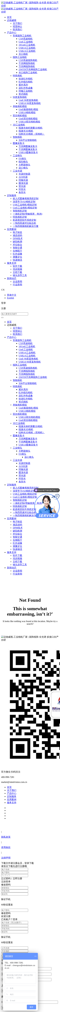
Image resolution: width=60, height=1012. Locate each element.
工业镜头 (17, 155)
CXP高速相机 (26, 38)
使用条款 (5, 847)
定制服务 (11, 195)
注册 (3, 308)
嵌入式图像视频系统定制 (25, 198)
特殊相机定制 (20, 217)
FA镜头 (22, 158)
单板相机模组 (20, 106)
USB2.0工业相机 (27, 51)
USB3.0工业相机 (27, 48)
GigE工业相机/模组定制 (25, 207)
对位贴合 (17, 244)
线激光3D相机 (26, 131)
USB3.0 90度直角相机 (30, 103)
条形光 (22, 192)
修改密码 (5, 913)
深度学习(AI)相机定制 (24, 201)
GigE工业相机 (26, 42)
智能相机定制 (20, 211)
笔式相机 (23, 94)
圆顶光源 (23, 183)
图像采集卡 (18, 143)
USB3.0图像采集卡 (28, 152)
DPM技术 (18, 238)
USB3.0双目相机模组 (29, 121)
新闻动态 (11, 278)
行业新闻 (17, 284)
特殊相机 (17, 75)
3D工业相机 (19, 125)
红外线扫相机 (26, 81)
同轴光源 (23, 180)
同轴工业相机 (26, 91)
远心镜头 (23, 168)
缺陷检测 (17, 241)
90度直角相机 (20, 97)
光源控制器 (24, 174)
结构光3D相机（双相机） (32, 134)
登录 (3, 303)
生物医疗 (17, 250)
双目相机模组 (20, 115)
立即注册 (17, 878)
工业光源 (17, 171)
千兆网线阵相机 (27, 63)
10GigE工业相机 (27, 45)
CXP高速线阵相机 (28, 60)
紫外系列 (23, 85)
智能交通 (17, 247)
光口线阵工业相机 (28, 72)
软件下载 (17, 266)
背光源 (22, 186)
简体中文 (11, 295)
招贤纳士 (17, 26)
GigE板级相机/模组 (28, 109)
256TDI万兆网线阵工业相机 (33, 69)
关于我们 (17, 23)
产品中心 (11, 32)
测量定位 (17, 257)
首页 (9, 17)
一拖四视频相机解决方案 (25, 226)
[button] (2, 317)
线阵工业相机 (20, 57)
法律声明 (5, 857)
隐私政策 (5, 837)
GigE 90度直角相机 (28, 100)
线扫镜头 (23, 161)
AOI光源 (23, 177)
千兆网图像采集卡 (28, 149)
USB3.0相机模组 (27, 112)
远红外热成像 (26, 88)
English (10, 298)
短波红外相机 (26, 78)
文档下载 (17, 272)
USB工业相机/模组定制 (25, 204)
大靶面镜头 (24, 164)
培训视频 (17, 269)
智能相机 (17, 137)
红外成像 (17, 254)
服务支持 (11, 263)
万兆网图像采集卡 (28, 146)
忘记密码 (5, 878)
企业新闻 (17, 281)
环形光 (22, 189)
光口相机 (23, 54)
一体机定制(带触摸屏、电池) (27, 214)
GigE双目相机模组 (28, 118)
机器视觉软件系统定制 (24, 220)
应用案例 (11, 229)
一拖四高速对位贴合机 (24, 223)
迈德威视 (11, 20)
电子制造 (17, 232)
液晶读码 (17, 235)
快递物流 (17, 260)
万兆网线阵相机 (27, 66)
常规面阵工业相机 (22, 35)
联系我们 (17, 29)
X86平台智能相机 (28, 140)
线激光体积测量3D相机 (31, 128)
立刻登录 (5, 881)
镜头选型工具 (20, 275)
